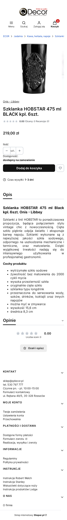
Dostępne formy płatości (18, 435)
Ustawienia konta (13, 415)
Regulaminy (10, 458)
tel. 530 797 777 (13, 384)
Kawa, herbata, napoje (38, 36)
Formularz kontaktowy (16, 392)
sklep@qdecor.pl (13, 380)
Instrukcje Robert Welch (17, 478)
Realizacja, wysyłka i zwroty (20, 442)
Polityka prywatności (15, 462)
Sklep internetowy (29, 515)
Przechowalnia (12, 419)
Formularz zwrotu (14, 438)
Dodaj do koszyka (29, 168)
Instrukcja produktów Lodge (20, 489)
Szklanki (59, 36)
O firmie (7, 505)
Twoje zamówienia (14, 411)
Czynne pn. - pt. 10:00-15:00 (21, 388)
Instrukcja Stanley (14, 481)
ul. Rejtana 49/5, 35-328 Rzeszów (24, 395)
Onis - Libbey (11, 101)
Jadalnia (18, 36)
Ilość (6, 144)
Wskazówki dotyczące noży (20, 485)
